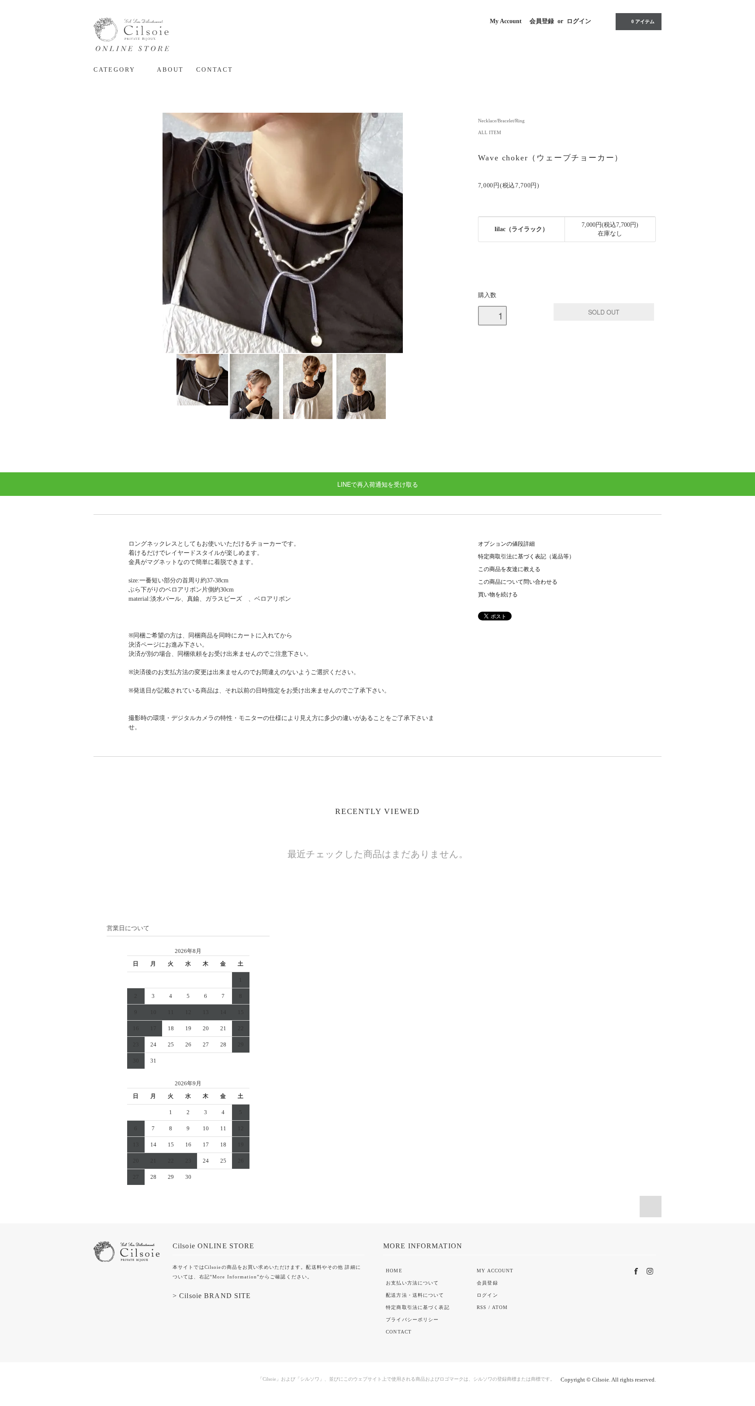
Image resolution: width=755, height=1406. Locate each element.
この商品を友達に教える (509, 569)
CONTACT (214, 69)
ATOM (500, 1307)
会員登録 (542, 21)
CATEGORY (116, 69)
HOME (394, 1270)
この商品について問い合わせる (518, 582)
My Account (506, 21)
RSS (481, 1307)
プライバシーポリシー (412, 1319)
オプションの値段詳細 (506, 544)
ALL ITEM (489, 132)
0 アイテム (643, 21)
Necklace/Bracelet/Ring (501, 120)
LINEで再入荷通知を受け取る (377, 484)
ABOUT (170, 69)
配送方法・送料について (415, 1295)
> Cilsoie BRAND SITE (212, 1295)
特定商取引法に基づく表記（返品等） (526, 557)
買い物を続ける (498, 595)
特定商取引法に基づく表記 (417, 1307)
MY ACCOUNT (495, 1270)
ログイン (579, 21)
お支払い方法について (412, 1282)
